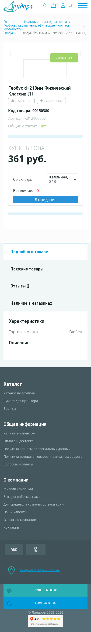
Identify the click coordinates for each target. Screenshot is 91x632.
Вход (63, 5)
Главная (10, 21)
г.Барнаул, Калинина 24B (40, 570)
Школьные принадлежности (44, 21)
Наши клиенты (15, 512)
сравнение (23, 101)
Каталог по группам (19, 393)
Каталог (13, 384)
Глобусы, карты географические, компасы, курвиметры (37, 27)
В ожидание (45, 199)
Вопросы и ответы (18, 464)
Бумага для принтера (21, 401)
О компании (16, 479)
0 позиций (54, 5)
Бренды (10, 408)
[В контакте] (14, 549)
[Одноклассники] (36, 549)
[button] (83, 6)
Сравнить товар (45, 590)
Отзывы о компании (20, 520)
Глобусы (10, 33)
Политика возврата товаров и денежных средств (43, 456)
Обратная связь (45, 603)
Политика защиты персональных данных (37, 449)
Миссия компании (18, 489)
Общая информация (25, 424)
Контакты (11, 527)
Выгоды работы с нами (22, 497)
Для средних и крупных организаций (34, 504)
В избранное (53, 101)
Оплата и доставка (19, 441)
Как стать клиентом (19, 433)
